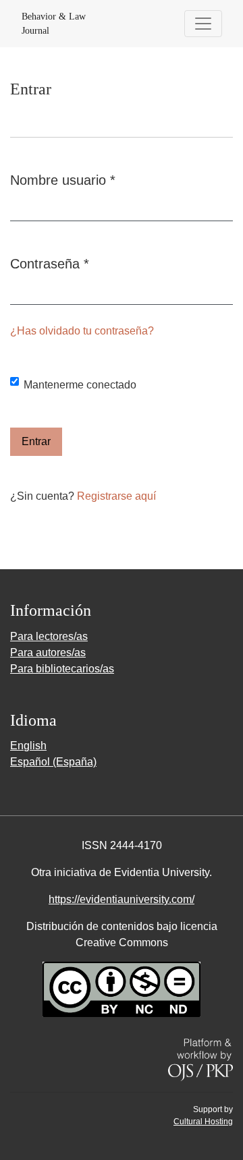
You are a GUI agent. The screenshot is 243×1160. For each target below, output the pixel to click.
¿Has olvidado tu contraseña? (82, 331)
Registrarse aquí (116, 496)
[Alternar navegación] (203, 23)
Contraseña (49, 263)
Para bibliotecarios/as (62, 668)
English (28, 745)
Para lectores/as (49, 636)
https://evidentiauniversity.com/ (121, 899)
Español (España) (53, 761)
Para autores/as (48, 652)
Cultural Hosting (203, 1121)
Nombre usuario (62, 179)
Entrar (36, 441)
